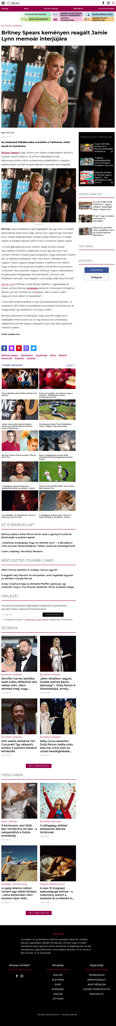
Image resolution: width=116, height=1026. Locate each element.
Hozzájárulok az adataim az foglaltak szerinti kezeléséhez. (38, 620)
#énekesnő (27, 355)
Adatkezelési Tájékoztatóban (37, 620)
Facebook (96, 270)
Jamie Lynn (7, 284)
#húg (53, 355)
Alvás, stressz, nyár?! (98, 14)
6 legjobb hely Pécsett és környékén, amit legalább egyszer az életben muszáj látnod (37, 577)
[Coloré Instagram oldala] (108, 3)
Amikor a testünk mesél (67, 19)
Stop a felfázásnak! (35, 19)
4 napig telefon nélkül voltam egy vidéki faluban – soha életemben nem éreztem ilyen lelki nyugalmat (19, 895)
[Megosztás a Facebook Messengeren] (11, 348)
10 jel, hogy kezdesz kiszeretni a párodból (103, 218)
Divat (4, 822)
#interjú (63, 355)
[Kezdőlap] (13, 3)
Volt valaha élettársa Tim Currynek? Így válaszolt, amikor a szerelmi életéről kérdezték (19, 746)
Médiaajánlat (96, 979)
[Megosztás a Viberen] (26, 348)
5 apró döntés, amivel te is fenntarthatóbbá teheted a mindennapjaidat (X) (103, 150)
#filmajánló (78, 9)
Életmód (6, 26)
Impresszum (97, 975)
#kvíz (26, 9)
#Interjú (5, 9)
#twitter (31, 358)
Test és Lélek (20, 884)
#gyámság (41, 355)
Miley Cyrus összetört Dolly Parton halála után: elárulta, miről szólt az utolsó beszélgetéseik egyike (56, 748)
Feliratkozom (53, 615)
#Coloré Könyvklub (106, 9)
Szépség (13, 822)
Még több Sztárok (39, 766)
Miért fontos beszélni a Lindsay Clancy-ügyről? (29, 570)
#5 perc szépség (51, 9)
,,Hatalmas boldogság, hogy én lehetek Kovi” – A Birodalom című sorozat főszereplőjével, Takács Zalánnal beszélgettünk (38, 544)
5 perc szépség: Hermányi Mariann (22, 551)
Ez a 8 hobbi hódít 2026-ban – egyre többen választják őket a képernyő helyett (102, 207)
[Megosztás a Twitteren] (33, 348)
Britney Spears (10, 152)
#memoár (6, 358)
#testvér (19, 358)
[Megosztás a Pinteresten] (19, 348)
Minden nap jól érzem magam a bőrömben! (67, 14)
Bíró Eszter (7, 133)
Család (44, 884)
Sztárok (17, 26)
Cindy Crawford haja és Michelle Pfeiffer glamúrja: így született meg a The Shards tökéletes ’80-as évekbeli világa (37, 585)
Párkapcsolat (57, 884)
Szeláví (58, 975)
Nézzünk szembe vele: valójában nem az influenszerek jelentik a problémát (103, 232)
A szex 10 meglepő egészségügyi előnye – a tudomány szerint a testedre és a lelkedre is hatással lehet (56, 895)
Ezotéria (56, 822)
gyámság (32, 288)
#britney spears (9, 355)
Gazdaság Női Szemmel (35, 14)
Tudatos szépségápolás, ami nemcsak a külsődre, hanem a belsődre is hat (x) (103, 164)
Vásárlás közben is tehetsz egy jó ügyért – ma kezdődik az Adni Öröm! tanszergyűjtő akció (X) (103, 180)
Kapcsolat (97, 994)
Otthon (58, 998)
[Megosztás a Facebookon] (4, 348)
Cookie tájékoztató (96, 989)
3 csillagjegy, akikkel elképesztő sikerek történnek (54, 829)
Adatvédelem (97, 984)
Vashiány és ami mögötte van (98, 19)
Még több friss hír (39, 913)
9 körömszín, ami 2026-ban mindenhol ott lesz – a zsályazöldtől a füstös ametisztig (19, 830)
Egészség (6, 884)
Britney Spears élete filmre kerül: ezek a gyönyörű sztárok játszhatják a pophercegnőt (36, 536)
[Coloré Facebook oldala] (103, 3)
